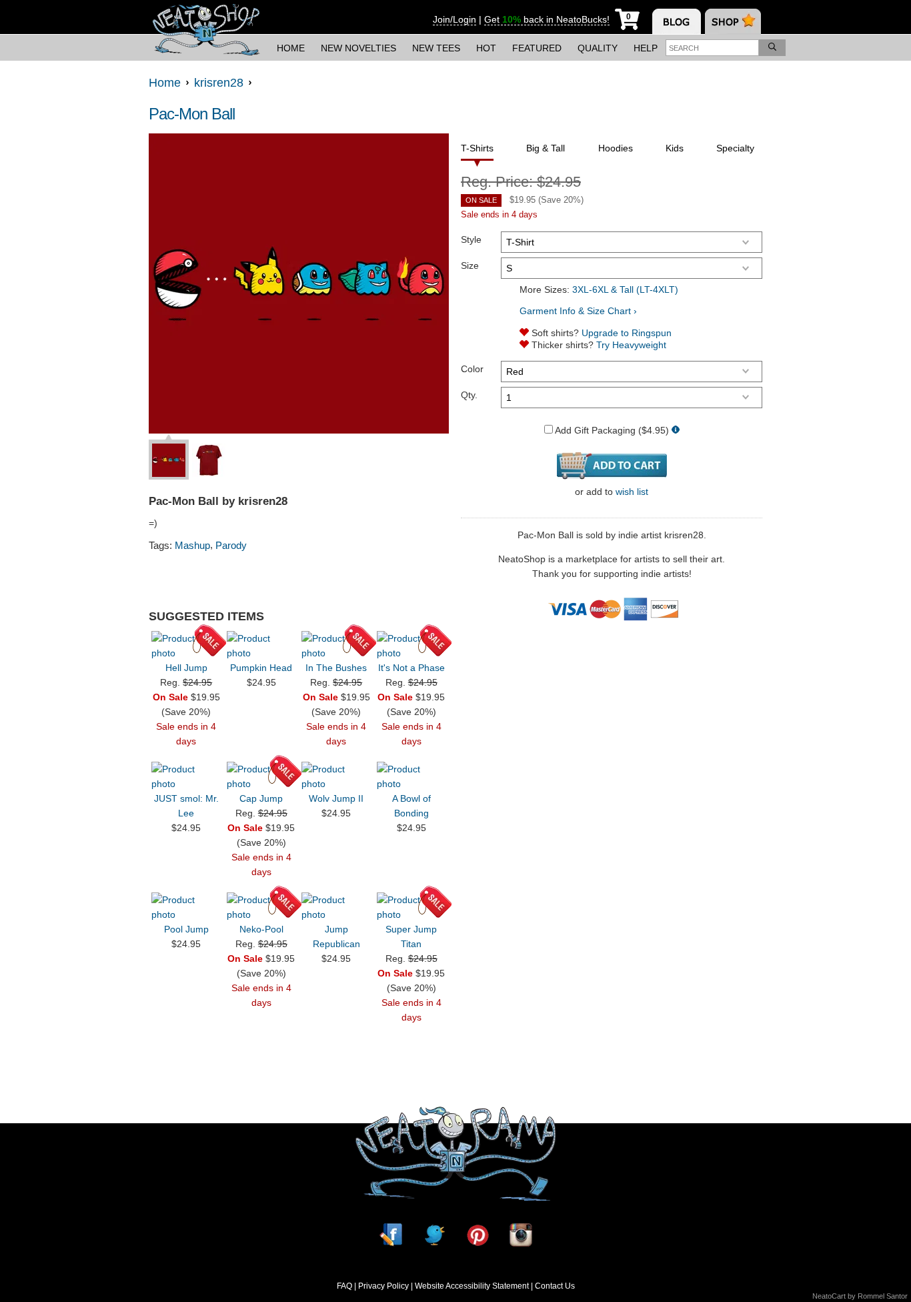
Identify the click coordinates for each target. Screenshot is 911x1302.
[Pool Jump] (186, 907)
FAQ (344, 1286)
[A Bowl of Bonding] (411, 776)
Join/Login (454, 19)
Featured (537, 48)
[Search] (772, 47)
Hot (486, 48)
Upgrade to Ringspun (627, 333)
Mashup (192, 545)
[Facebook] (390, 1235)
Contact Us (555, 1286)
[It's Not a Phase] (411, 645)
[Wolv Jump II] (336, 776)
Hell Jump (186, 667)
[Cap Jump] (261, 776)
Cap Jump (261, 798)
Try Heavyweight (631, 345)
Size (470, 265)
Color (472, 369)
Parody (231, 545)
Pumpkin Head (261, 667)
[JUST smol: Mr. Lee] (186, 776)
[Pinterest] (477, 1235)
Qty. (469, 395)
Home (291, 48)
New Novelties (358, 48)
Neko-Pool (261, 929)
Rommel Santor (883, 1296)
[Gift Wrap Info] (676, 430)
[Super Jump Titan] (411, 907)
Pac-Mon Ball (192, 114)
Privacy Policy (383, 1286)
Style (471, 239)
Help (646, 48)
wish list (632, 491)
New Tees (436, 48)
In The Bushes (336, 667)
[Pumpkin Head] (261, 645)
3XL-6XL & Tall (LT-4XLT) (625, 289)
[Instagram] (521, 1235)
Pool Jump (186, 929)
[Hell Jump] (186, 645)
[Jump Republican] (336, 907)
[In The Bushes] (336, 645)
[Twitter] (434, 1235)
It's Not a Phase (411, 667)
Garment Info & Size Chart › (578, 310)
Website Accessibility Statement (472, 1286)
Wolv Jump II (336, 798)
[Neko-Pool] (261, 907)
